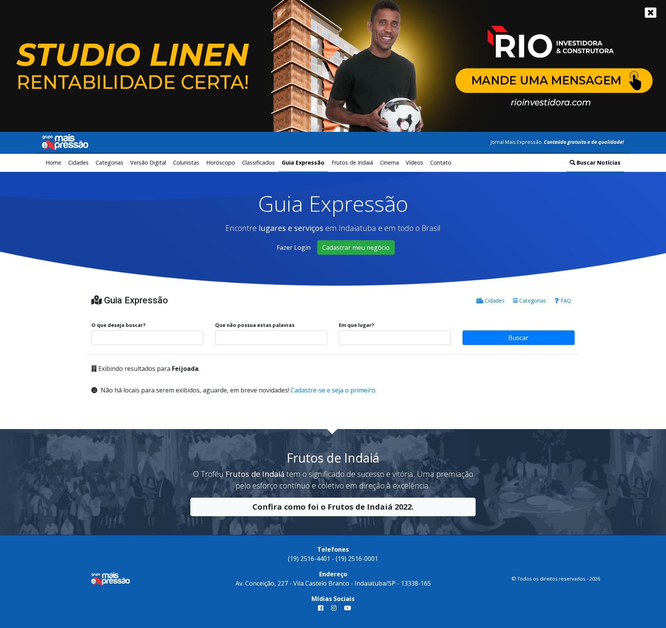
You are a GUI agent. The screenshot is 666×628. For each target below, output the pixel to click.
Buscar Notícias (598, 162)
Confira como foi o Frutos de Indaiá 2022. (333, 507)
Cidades (78, 162)
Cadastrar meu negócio (356, 247)
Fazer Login (294, 247)
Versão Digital (148, 162)
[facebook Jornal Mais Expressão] (320, 608)
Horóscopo (220, 162)
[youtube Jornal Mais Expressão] (346, 608)
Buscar (518, 337)
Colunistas (186, 162)
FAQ (565, 300)
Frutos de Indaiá (352, 162)
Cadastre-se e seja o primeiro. (334, 390)
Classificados (258, 162)
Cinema (389, 162)
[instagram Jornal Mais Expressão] (334, 608)
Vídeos (414, 162)
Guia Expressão (303, 162)
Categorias (109, 162)
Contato (440, 162)
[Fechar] (650, 12)
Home (53, 162)
